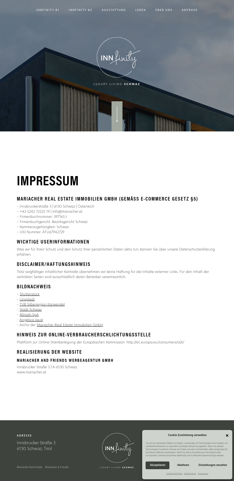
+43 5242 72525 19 (35, 212)
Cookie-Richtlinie (174, 474)
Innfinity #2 (80, 10)
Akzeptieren (157, 465)
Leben (140, 10)
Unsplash (27, 299)
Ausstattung (114, 10)
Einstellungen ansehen (213, 465)
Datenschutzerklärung (197, 249)
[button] (227, 435)
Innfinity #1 (47, 10)
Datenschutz (190, 474)
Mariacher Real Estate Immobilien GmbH (70, 325)
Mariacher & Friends (57, 467)
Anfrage (190, 10)
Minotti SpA (29, 315)
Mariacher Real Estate (29, 467)
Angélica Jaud (31, 320)
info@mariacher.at (67, 212)
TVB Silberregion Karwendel (42, 304)
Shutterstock (30, 294)
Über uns (164, 10)
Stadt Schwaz (31, 310)
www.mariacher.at (31, 372)
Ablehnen (183, 465)
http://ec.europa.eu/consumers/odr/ (154, 342)
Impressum (203, 474)
